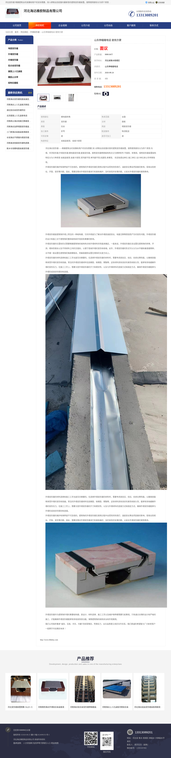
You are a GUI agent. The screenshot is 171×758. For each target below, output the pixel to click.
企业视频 (62, 25)
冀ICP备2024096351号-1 (40, 735)
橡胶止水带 (13, 77)
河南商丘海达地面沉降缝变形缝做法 (19, 121)
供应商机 (40, 25)
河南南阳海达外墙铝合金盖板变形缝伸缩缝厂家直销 (27, 707)
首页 (16, 32)
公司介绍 (85, 25)
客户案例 (131, 25)
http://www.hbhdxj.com (49, 640)
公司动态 (108, 25)
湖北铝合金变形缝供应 (16, 110)
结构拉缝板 (13, 83)
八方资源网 (28, 743)
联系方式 (154, 25)
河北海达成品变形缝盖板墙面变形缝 (117, 707)
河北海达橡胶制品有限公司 (23, 739)
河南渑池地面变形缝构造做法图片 (19, 143)
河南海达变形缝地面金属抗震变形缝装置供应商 (19, 99)
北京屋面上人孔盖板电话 (17, 116)
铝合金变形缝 (14, 66)
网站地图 (55, 743)
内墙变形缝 (13, 60)
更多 (30, 93)
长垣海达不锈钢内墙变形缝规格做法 (19, 138)
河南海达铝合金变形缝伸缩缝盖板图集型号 (56, 707)
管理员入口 (45, 743)
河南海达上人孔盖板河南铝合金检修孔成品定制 (19, 105)
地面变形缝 (13, 48)
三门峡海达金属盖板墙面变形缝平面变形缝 (19, 132)
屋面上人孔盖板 (15, 71)
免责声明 (37, 743)
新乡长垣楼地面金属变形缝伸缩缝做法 (19, 148)
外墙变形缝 (35, 32)
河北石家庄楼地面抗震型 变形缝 (149, 707)
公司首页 (17, 25)
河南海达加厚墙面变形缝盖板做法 (19, 127)
